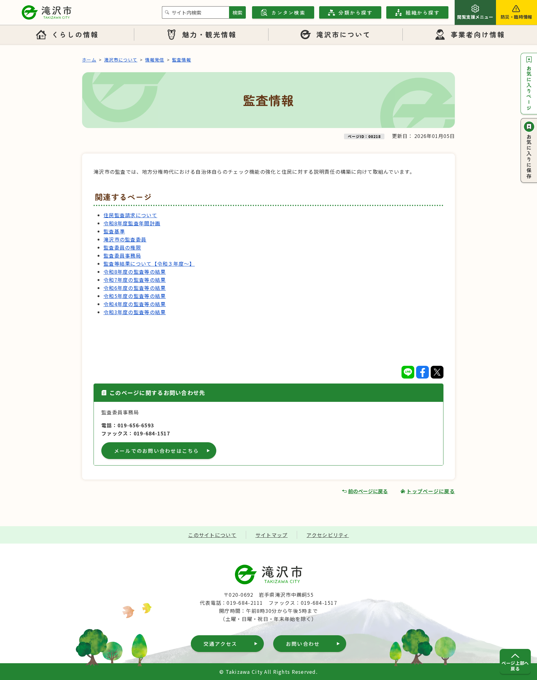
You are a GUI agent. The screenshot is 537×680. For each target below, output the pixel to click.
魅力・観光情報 (209, 34)
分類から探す (355, 12)
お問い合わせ (303, 643)
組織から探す (422, 12)
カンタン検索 (288, 12)
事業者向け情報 (478, 34)
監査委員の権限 (122, 247)
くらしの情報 (75, 34)
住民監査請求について (130, 215)
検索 (237, 12)
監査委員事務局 (122, 255)
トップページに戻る (430, 491)
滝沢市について (343, 34)
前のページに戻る (368, 491)
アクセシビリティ (327, 535)
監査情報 (181, 60)
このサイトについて (212, 535)
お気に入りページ (529, 88)
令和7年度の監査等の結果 (134, 279)
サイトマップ (271, 535)
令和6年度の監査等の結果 (134, 288)
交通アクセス (220, 643)
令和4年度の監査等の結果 (134, 304)
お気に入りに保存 (529, 156)
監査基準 (114, 231)
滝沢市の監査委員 (124, 239)
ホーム (89, 60)
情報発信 (154, 60)
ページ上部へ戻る (515, 666)
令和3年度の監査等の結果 (134, 312)
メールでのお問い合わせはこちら (156, 450)
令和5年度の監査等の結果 (134, 296)
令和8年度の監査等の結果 (134, 271)
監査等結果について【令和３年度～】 (149, 263)
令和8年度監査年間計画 (131, 223)
